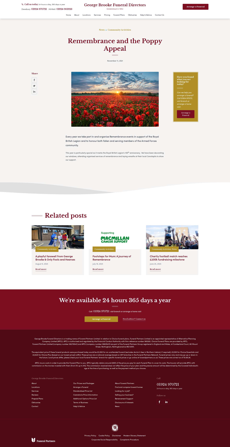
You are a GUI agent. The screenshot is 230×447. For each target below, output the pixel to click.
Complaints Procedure (129, 439)
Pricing (107, 15)
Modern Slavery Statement (134, 435)
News (117, 406)
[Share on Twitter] (34, 85)
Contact (35, 406)
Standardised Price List (82, 391)
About (76, 15)
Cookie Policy (104, 435)
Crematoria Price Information (85, 394)
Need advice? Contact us (134, 319)
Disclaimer (116, 435)
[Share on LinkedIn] (34, 91)
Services (97, 15)
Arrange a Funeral (185, 114)
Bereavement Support (124, 398)
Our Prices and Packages (83, 383)
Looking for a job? (122, 391)
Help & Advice (146, 15)
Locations (87, 15)
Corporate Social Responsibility (105, 439)
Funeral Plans (119, 15)
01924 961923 (64, 9)
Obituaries (132, 15)
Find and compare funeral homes (129, 387)
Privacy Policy (90, 435)
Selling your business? (124, 394)
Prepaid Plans (37, 398)
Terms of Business (80, 402)
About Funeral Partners (124, 383)
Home (68, 15)
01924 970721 (39, 9)
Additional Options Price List (85, 398)
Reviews (35, 394)
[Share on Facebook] (34, 80)
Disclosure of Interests (124, 402)
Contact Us (159, 15)
